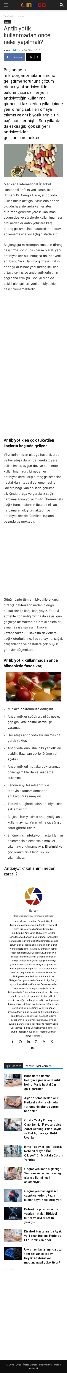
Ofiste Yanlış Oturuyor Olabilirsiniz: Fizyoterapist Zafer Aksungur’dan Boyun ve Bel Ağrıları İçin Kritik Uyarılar (43, 1128)
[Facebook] (14, 1042)
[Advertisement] (33, 331)
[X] (53, 1042)
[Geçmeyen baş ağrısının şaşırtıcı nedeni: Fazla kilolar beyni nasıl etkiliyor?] (13, 1195)
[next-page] (12, 1272)
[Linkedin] (30, 1042)
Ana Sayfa (9, 15)
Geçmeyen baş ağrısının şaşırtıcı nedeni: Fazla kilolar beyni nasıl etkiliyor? (43, 1195)
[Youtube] (34, 1048)
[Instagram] (22, 1042)
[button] (6, 5)
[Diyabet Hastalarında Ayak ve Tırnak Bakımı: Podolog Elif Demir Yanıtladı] (13, 1235)
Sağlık (21, 15)
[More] (46, 57)
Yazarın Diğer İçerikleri (38, 1066)
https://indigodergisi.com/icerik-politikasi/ (33, 916)
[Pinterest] (37, 1042)
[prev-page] (6, 1272)
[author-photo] (33, 905)
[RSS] (45, 1042)
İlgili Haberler (13, 1066)
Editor (16, 50)
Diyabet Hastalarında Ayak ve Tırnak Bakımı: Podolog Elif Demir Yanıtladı (43, 1235)
